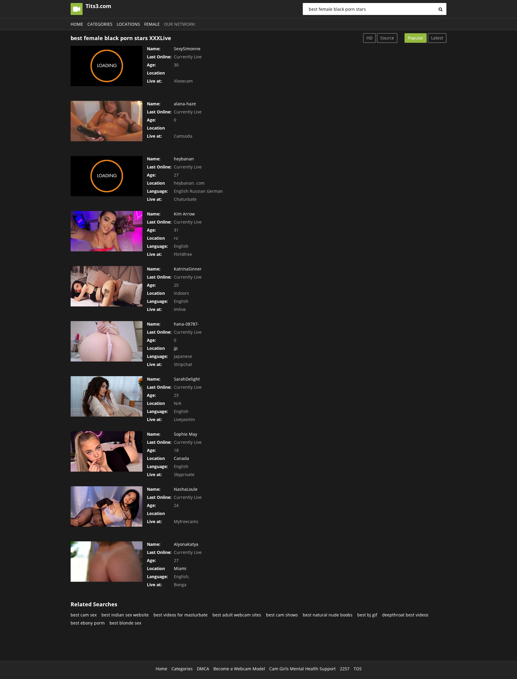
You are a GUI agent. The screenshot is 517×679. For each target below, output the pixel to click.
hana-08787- (186, 324)
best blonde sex (125, 623)
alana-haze (185, 104)
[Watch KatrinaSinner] (106, 286)
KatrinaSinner (188, 269)
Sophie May (185, 434)
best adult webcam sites (236, 615)
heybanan (184, 159)
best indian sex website (125, 615)
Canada (181, 458)
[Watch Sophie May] (106, 451)
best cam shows (282, 615)
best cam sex (84, 615)
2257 (344, 669)
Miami (180, 568)
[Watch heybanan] (106, 176)
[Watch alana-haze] (106, 121)
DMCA (203, 669)
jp (176, 348)
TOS (358, 669)
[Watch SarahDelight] (106, 396)
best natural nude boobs (327, 615)
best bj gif (367, 615)
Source (387, 38)
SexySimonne (187, 48)
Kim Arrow (184, 214)
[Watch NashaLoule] (106, 506)
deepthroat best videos (405, 615)
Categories (99, 24)
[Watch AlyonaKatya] (106, 561)
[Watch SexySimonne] (106, 66)
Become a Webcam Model (239, 669)
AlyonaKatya (186, 544)
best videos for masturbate (180, 615)
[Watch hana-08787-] (106, 341)
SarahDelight (187, 379)
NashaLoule (185, 489)
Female (152, 24)
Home (77, 24)
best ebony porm (88, 623)
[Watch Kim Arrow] (106, 231)
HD (369, 38)
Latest (437, 38)
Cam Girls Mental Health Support (302, 669)
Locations (128, 24)
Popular (415, 38)
